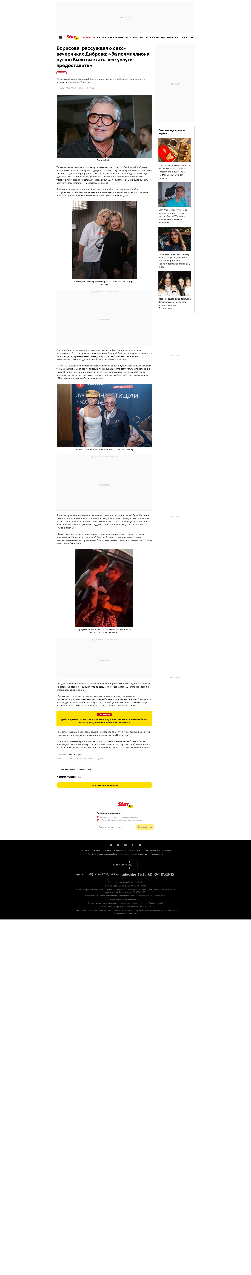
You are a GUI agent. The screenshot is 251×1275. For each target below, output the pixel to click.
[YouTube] (140, 845)
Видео (101, 37)
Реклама (107, 850)
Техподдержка (156, 854)
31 (83, 88)
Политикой (106, 820)
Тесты (144, 37)
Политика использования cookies (102, 854)
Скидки (187, 37)
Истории (132, 37)
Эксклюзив (116, 37)
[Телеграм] (118, 845)
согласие (107, 817)
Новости (88, 37)
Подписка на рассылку (109, 813)
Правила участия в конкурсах (127, 850)
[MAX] (111, 845)
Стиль (154, 37)
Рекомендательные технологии (133, 854)
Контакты (96, 850)
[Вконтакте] (125, 845)
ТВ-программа (170, 37)
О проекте (84, 850)
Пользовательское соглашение (157, 850)
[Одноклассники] (133, 845)
